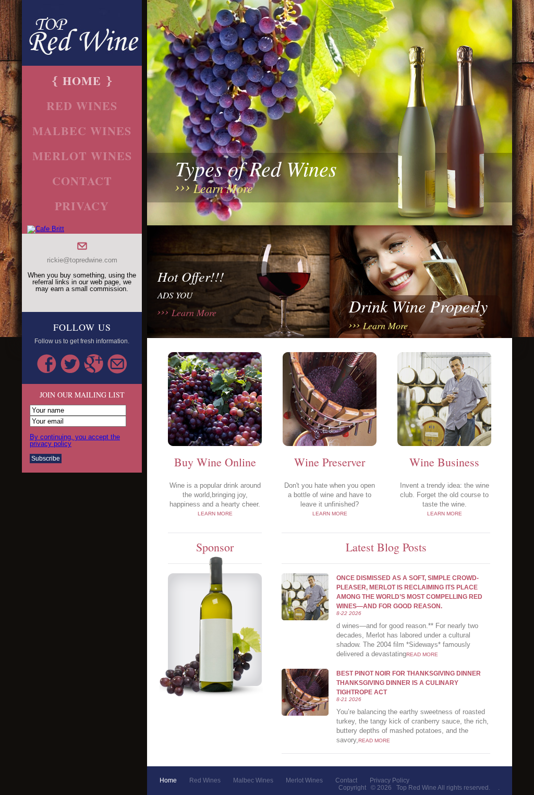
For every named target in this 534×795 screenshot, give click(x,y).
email (117, 364)
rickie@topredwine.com (82, 260)
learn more (223, 187)
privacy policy (389, 780)
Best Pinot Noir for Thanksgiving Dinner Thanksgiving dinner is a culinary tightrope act (408, 683)
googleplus (93, 364)
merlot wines (82, 155)
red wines (81, 105)
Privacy (82, 205)
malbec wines (81, 130)
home (82, 81)
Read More (422, 654)
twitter (70, 364)
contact (82, 180)
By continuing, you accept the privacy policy (75, 440)
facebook (46, 364)
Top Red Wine (416, 787)
